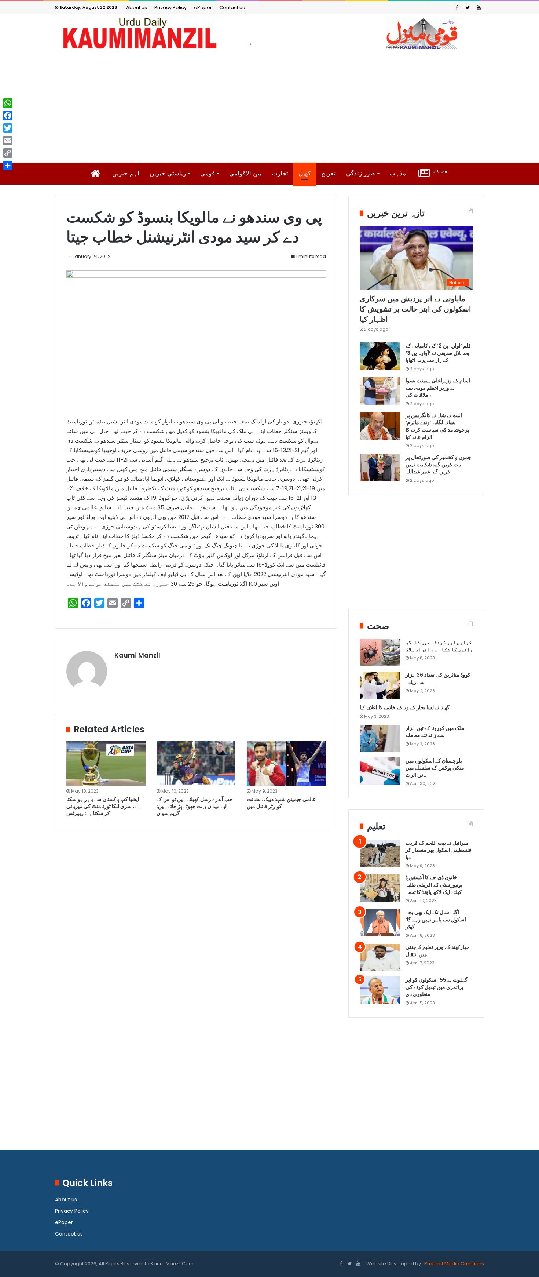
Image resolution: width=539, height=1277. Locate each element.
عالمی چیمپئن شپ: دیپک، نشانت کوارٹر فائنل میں (281, 803)
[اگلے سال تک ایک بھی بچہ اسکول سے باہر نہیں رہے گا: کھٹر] (380, 922)
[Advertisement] (269, 105)
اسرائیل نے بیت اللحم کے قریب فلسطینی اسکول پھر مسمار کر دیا (439, 850)
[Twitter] (467, 7)
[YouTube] (478, 7)
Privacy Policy (170, 7)
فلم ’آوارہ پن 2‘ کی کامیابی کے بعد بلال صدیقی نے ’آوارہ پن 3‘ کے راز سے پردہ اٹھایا (438, 353)
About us (136, 7)
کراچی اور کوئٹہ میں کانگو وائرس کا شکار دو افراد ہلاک (439, 645)
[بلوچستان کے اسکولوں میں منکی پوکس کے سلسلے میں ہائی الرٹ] (380, 771)
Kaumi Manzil (137, 655)
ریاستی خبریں (168, 173)
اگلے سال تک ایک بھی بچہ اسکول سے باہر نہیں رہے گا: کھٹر (436, 919)
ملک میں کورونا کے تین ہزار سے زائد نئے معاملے (435, 731)
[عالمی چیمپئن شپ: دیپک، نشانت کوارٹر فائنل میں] (286, 763)
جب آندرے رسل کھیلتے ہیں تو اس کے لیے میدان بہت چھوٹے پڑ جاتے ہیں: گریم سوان (195, 806)
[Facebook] (456, 7)
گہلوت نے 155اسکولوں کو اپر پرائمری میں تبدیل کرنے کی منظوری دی (436, 987)
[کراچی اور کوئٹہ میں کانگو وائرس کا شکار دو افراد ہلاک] (380, 652)
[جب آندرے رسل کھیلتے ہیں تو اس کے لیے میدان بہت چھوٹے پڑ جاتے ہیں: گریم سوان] (196, 763)
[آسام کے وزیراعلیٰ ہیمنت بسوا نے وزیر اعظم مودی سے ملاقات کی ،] (380, 391)
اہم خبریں (125, 173)
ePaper (203, 7)
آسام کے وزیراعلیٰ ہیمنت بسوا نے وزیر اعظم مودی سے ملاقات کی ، (438, 388)
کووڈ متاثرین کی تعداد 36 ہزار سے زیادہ (438, 678)
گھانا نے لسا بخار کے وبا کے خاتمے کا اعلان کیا (405, 707)
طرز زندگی (360, 173)
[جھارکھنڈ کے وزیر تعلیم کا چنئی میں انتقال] (380, 957)
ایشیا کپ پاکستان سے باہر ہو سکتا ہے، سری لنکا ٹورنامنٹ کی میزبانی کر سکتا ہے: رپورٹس (103, 806)
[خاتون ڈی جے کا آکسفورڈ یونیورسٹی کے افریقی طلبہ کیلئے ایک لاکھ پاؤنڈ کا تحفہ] (380, 888)
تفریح (328, 173)
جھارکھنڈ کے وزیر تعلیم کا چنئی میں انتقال (438, 950)
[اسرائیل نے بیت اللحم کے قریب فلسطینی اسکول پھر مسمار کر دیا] (380, 853)
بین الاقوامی (245, 173)
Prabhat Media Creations (453, 1263)
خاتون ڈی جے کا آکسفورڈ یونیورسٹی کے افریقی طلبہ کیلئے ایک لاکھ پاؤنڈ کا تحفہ (434, 884)
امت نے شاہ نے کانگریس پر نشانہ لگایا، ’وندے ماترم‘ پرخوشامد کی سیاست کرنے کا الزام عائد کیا (437, 426)
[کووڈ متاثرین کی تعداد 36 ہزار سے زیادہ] (380, 685)
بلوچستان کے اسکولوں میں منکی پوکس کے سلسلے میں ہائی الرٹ (435, 768)
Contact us (232, 7)
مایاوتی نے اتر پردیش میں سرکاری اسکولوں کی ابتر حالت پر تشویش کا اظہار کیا (415, 309)
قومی (207, 173)
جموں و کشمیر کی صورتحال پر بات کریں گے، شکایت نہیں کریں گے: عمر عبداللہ (438, 464)
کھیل (304, 173)
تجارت (280, 173)
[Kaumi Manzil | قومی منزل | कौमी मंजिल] (269, 33)
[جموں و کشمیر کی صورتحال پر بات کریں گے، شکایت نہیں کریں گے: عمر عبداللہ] (380, 467)
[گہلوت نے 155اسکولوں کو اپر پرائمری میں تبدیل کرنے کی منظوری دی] (380, 990)
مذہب (397, 173)
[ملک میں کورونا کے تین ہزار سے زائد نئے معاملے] (380, 738)
